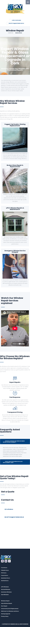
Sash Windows (5, 594)
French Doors (4, 575)
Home (2, 7)
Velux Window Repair (6, 603)
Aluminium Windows (6, 592)
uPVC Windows (5, 587)
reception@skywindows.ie (14, 517)
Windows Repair (5, 600)
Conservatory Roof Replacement (9, 608)
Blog (2, 497)
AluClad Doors (5, 580)
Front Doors (4, 567)
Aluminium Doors (5, 578)
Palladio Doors (5, 570)
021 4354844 (9, 509)
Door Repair (4, 606)
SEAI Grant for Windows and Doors (10, 611)
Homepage (10, 33)
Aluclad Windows (5, 589)
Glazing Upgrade (5, 613)
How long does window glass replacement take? (12, 462)
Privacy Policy (4, 616)
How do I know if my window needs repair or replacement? (14, 441)
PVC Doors (3, 573)
